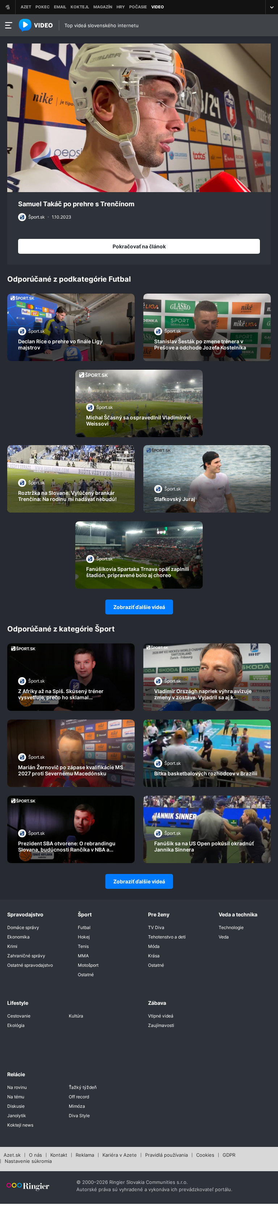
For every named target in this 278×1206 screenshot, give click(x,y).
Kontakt (58, 1155)
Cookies (205, 1155)
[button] (139, 117)
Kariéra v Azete (119, 1155)
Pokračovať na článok (139, 246)
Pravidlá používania (166, 1155)
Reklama (85, 1155)
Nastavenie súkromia (28, 1161)
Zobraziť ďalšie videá (139, 607)
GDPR (229, 1155)
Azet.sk (12, 1155)
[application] (139, 117)
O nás (35, 1155)
